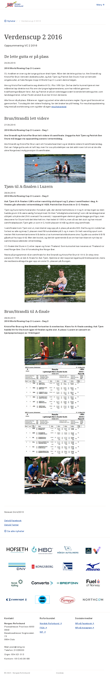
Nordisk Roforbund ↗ (51, 623)
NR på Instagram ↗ (84, 628)
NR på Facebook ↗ (84, 623)
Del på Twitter (11, 525)
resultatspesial (58, 107)
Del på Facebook (13, 521)
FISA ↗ (43, 628)
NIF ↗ (43, 632)
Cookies (60, 673)
